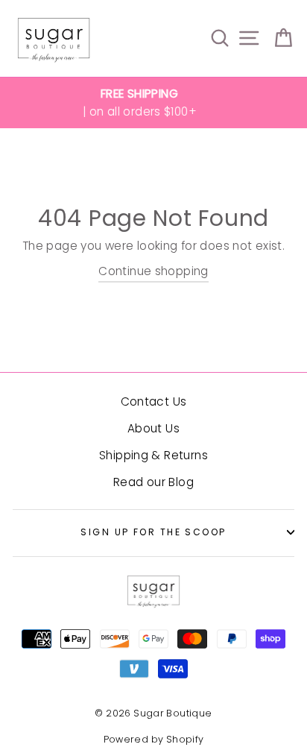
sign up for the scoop (153, 532)
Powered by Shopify (154, 739)
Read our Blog (153, 482)
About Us (153, 428)
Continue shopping (153, 271)
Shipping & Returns (153, 455)
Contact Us (154, 401)
